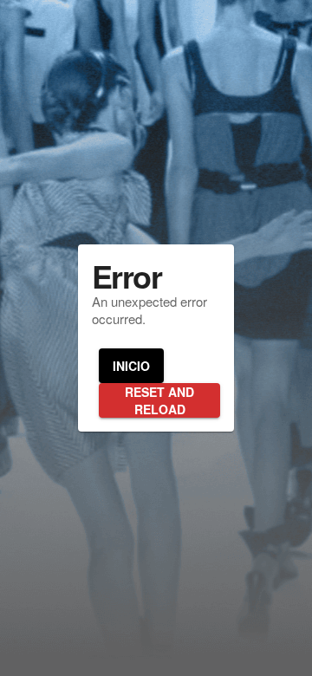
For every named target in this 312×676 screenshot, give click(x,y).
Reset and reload (159, 400)
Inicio (131, 365)
